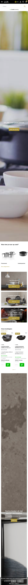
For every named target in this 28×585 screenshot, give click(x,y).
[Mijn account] (20, 2)
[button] (13, 369)
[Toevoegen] (8, 365)
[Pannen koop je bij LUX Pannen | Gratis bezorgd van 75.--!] (8, 2)
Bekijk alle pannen (14, 129)
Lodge (2, 344)
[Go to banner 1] (14, 281)
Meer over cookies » (14, 583)
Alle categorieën (5, 266)
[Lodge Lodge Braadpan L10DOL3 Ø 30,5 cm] (7, 338)
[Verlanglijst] (23, 2)
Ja (13, 581)
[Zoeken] (25, 6)
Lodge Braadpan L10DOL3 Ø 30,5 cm (5, 347)
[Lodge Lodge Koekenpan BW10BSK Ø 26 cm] (21, 338)
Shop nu (14, 286)
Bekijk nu (14, 520)
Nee (20, 581)
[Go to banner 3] (14, 315)
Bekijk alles (4, 330)
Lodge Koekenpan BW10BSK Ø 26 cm (19, 347)
